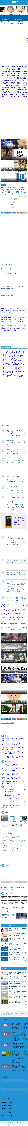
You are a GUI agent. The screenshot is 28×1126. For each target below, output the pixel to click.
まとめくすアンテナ (8, 1120)
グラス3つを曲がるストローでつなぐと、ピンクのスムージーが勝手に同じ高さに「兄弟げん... (14, 376)
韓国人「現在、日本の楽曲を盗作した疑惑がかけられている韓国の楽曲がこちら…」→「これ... (13, 372)
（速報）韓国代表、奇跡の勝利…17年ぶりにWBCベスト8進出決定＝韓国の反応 (13, 365)
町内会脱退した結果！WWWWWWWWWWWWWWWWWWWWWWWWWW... (14, 623)
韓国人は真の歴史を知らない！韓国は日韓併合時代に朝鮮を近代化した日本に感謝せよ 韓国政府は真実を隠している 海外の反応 (14, 319)
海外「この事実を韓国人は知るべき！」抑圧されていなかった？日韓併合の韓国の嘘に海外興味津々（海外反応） (14, 310)
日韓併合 (12, 722)
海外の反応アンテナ (8, 1116)
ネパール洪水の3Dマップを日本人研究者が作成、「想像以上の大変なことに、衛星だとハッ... (13, 357)
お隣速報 (14, 2)
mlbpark (25, 343)
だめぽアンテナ (7, 1123)
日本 (3, 722)
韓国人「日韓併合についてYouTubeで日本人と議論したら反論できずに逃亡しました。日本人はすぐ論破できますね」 (14, 328)
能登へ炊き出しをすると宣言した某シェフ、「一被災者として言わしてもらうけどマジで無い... (13, 353)
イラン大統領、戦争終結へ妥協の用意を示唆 (14, 78)
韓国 (7, 722)
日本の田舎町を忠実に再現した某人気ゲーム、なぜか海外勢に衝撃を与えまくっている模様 (13, 361)
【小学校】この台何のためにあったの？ (13, 798)
